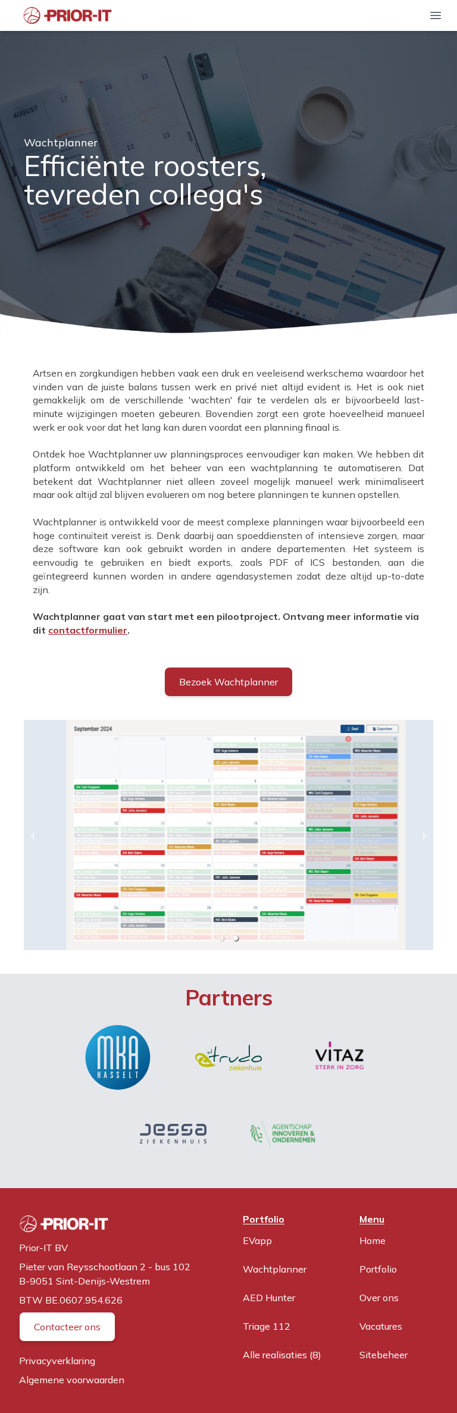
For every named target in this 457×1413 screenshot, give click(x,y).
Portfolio (378, 1269)
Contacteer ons (67, 1327)
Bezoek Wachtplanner (228, 682)
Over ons (379, 1298)
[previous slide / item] (32, 835)
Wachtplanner (274, 1269)
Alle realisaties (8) (282, 1355)
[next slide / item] (425, 835)
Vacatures (380, 1326)
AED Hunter (269, 1298)
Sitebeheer (383, 1355)
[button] (221, 938)
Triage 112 (266, 1326)
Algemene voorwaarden (71, 1380)
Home (372, 1240)
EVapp (257, 1240)
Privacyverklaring (57, 1361)
